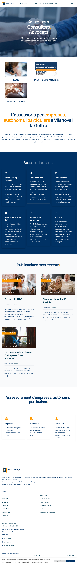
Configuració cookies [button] (60, 561)
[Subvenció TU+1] (19, 285)
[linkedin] (42, 555)
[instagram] (37, 555)
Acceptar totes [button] (70, 561)
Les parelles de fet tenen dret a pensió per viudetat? (18, 355)
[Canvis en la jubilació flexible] (58, 285)
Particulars (53, 307)
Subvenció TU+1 (13, 299)
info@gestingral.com (10, 545)
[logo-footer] (8, 3)
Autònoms (16, 304)
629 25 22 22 (7, 542)
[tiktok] (40, 555)
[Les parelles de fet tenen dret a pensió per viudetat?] (19, 337)
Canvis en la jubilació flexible (54, 301)
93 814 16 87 (7, 539)
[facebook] (34, 555)
